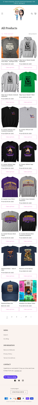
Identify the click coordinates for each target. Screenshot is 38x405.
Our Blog (6, 339)
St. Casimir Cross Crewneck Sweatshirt (27, 199)
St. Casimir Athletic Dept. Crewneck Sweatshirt (8, 165)
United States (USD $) (18, 392)
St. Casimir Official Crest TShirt (26, 130)
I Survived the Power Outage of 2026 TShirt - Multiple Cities (10, 60)
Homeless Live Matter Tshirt (27, 303)
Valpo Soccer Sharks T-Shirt (27, 95)
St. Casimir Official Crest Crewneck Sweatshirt (8, 130)
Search (6, 335)
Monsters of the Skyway (26, 268)
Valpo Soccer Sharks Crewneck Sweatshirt (9, 95)
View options (10, 67)
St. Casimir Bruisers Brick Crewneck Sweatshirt (26, 234)
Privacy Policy (8, 354)
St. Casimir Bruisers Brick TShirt (8, 234)
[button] (2, 13)
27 (26, 317)
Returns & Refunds (9, 350)
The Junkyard (12, 401)
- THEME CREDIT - (19, 401)
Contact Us (17, 370)
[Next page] (31, 317)
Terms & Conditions (9, 358)
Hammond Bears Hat (7, 303)
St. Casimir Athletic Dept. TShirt (26, 165)
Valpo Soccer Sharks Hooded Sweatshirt (27, 60)
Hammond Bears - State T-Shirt (8, 269)
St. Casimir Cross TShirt (8, 199)
